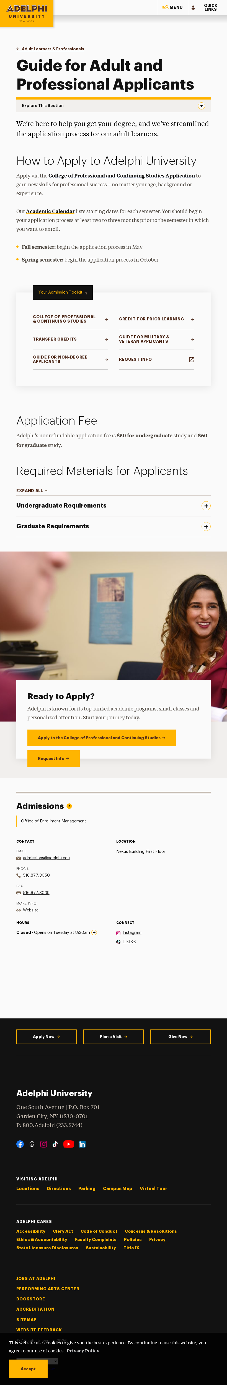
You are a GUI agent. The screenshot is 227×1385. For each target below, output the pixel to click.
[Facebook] (20, 1144)
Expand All (29, 491)
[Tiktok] (55, 1144)
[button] (173, 7)
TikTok (129, 941)
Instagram (132, 933)
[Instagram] (43, 1144)
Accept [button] (28, 1369)
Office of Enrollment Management (53, 821)
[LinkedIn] (82, 1144)
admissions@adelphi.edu (46, 858)
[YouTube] (68, 1144)
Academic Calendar (50, 211)
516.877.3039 (36, 893)
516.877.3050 (36, 875)
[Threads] (32, 1144)
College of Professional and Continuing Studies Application (121, 175)
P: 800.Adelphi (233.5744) (49, 1125)
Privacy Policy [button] (83, 1350)
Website (30, 910)
